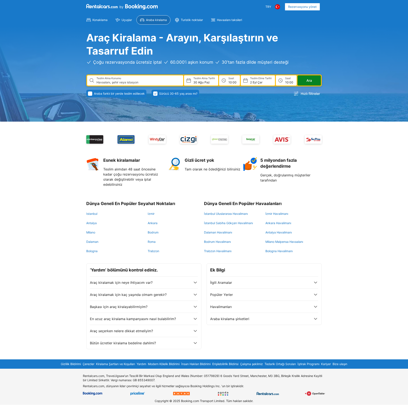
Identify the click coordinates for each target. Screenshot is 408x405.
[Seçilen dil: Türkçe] (277, 7)
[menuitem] (97, 20)
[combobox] (138, 82)
